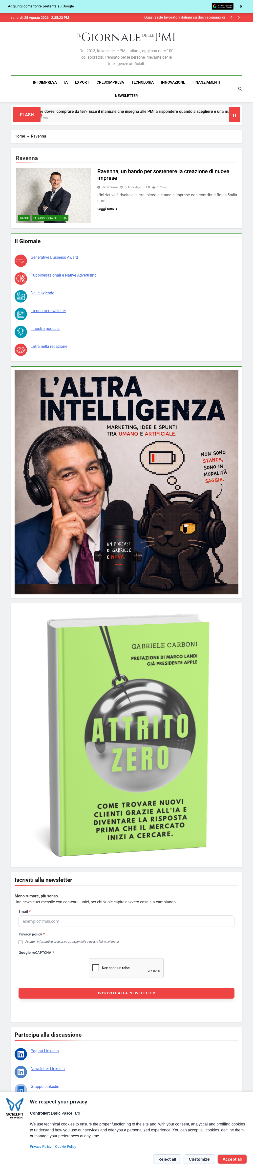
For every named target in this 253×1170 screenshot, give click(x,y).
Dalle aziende (42, 293)
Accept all (232, 1159)
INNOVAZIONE (173, 82)
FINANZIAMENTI (206, 82)
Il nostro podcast (45, 328)
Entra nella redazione (49, 346)
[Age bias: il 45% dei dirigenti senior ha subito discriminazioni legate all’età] (211, 118)
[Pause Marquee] (234, 114)
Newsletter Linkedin (48, 1068)
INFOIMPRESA (45, 82)
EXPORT (82, 82)
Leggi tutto (105, 208)
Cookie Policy (65, 1146)
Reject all (167, 1159)
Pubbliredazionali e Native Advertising (64, 275)
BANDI (24, 218)
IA (66, 82)
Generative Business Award (54, 257)
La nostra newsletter (48, 310)
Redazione (110, 187)
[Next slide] (238, 17)
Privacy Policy (40, 1146)
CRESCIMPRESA (110, 82)
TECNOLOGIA (142, 82)
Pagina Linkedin (45, 1051)
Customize (199, 1159)
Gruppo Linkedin (45, 1086)
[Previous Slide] (231, 17)
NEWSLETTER (126, 96)
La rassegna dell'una (50, 218)
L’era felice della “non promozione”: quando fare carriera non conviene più (178, 18)
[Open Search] (240, 89)
